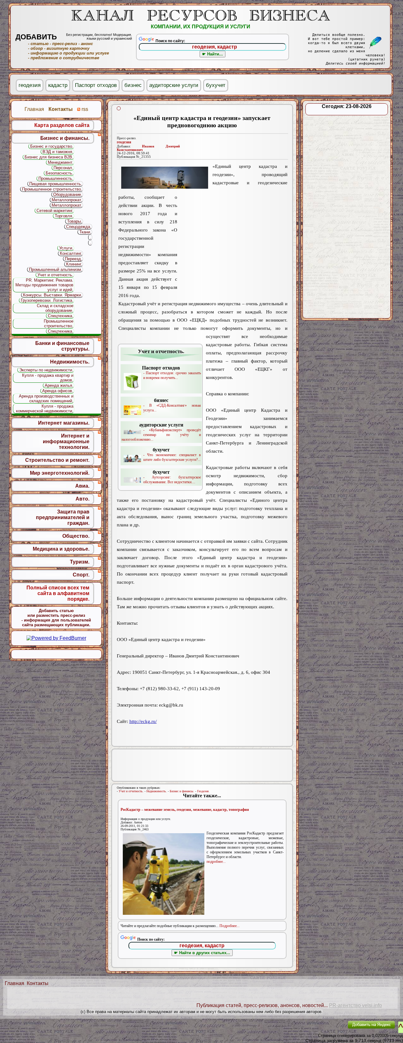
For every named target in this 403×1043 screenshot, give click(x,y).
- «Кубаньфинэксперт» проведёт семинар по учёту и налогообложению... (161, 432)
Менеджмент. (60, 162)
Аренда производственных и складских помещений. (46, 398)
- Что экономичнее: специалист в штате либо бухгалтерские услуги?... (172, 454)
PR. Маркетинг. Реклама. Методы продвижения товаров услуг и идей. (44, 285)
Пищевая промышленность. (55, 183)
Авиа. (82, 486)
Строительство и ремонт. (57, 460)
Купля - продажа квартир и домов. (47, 377)
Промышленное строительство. (52, 189)
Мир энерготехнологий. (59, 473)
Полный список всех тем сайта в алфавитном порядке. (57, 593)
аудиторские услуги (173, 85)
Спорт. (81, 574)
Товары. (74, 221)
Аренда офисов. (57, 390)
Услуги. (66, 248)
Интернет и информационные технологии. (66, 441)
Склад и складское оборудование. (55, 308)
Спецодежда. (78, 226)
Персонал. (63, 167)
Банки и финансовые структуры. (62, 346)
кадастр (57, 85)
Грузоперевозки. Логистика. (47, 300)
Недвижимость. (156, 791)
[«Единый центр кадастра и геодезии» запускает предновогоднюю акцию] (164, 177)
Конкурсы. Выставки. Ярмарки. (52, 295)
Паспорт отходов (96, 85)
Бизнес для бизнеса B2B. (49, 157)
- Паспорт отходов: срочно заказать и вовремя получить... (171, 372)
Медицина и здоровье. (61, 549)
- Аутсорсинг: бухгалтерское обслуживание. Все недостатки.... (172, 476)
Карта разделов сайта (61, 125)
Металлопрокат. (67, 200)
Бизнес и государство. (51, 146)
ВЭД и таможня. (58, 151)
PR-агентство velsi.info (355, 1005)
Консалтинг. (71, 253)
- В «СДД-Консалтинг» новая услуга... (172, 405)
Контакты (37, 983)
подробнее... (216, 861)
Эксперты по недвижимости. (46, 370)
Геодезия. (203, 791)
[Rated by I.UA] (328, 1029)
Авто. (82, 498)
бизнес (133, 85)
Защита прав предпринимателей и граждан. (62, 517)
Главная (14, 983)
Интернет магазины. (63, 423)
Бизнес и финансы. (182, 791)
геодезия (124, 142)
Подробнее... (229, 926)
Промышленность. (55, 178)
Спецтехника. (60, 315)
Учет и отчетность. (131, 791)
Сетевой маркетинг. (55, 210)
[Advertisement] (232, 242)
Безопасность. (59, 173)
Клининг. (74, 264)
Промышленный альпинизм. (55, 269)
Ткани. (85, 232)
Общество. (75, 536)
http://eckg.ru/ (143, 721)
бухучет (215, 85)
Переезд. (73, 258)
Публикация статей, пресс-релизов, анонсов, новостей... (262, 1005)
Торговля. (64, 216)
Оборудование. (67, 194)
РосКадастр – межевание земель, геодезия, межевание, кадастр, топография (185, 809)
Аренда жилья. (59, 385)
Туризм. (79, 561)
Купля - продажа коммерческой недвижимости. (44, 408)
